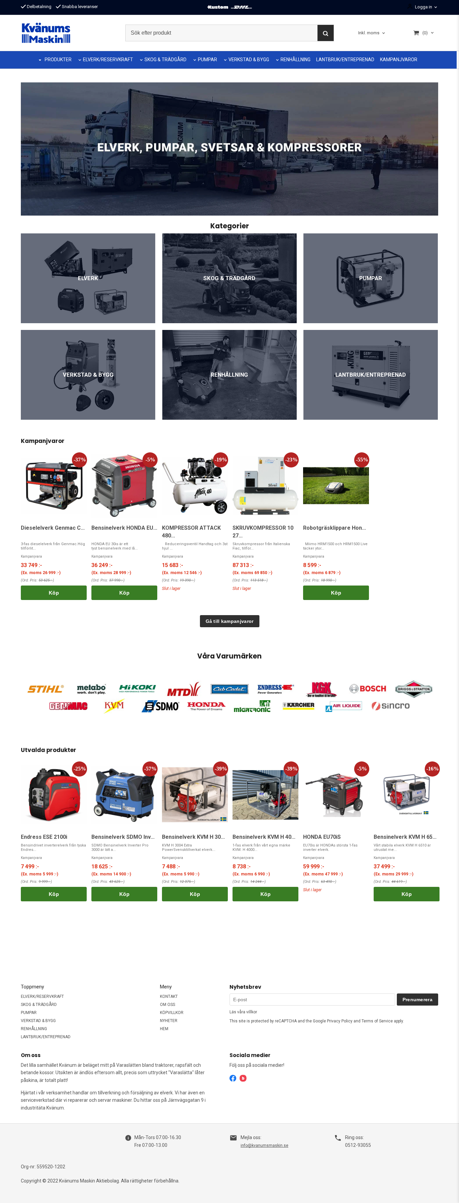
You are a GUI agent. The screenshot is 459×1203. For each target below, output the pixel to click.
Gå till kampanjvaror (230, 621)
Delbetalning (38, 6)
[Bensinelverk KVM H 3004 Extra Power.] (195, 794)
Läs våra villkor (243, 1012)
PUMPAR (207, 59)
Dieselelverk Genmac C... (53, 528)
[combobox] (372, 33)
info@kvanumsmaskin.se (264, 1145)
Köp (54, 593)
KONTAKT (169, 996)
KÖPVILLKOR (171, 1012)
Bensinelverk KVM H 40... (264, 837)
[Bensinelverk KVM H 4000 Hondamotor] (265, 794)
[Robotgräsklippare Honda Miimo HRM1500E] (336, 485)
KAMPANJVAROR (398, 59)
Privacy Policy (339, 1021)
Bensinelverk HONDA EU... (124, 528)
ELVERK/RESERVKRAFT (108, 59)
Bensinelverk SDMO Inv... (123, 837)
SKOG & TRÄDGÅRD (165, 59)
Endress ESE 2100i (44, 837)
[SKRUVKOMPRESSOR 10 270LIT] (265, 485)
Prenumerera (417, 999)
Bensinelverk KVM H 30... (193, 837)
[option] (53, 526)
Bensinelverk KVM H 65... (405, 837)
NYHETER (168, 1020)
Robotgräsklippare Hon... (334, 528)
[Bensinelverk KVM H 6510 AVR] (407, 794)
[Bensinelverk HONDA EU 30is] (124, 485)
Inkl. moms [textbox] (368, 33)
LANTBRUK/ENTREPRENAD (345, 59)
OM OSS (167, 1004)
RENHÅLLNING (295, 59)
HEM (164, 1028)
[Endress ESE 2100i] (54, 794)
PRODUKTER (58, 59)
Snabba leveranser (79, 6)
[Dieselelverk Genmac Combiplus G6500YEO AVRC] (54, 485)
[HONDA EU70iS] (336, 794)
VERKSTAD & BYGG (248, 59)
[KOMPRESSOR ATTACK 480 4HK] (195, 485)
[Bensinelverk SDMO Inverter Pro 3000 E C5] (124, 794)
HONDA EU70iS (322, 837)
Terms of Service (377, 1021)
